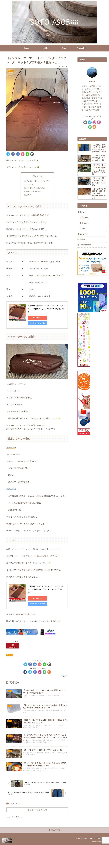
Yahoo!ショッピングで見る (37, 323)
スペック (29, 185)
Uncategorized (85, 245)
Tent (83, 228)
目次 (34, 176)
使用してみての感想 (34, 191)
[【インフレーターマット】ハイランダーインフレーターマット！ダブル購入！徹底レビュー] (18, 154)
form (91, 838)
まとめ (28, 195)
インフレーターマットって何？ (38, 181)
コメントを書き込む (37, 810)
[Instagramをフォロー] (35, 672)
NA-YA (92, 81)
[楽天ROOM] (40, 672)
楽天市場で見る (37, 317)
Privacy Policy (101, 838)
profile (85, 838)
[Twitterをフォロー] (30, 672)
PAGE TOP (55, 830)
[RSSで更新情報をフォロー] (49, 672)
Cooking (85, 217)
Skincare (85, 223)
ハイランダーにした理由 (35, 188)
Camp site (83, 234)
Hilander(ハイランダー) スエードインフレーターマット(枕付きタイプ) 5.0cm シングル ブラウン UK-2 (46, 589)
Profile (82, 239)
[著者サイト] (25, 672)
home (78, 838)
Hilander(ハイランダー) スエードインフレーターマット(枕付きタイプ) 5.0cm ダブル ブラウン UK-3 (46, 309)
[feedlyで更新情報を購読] (44, 672)
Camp (10, 655)
